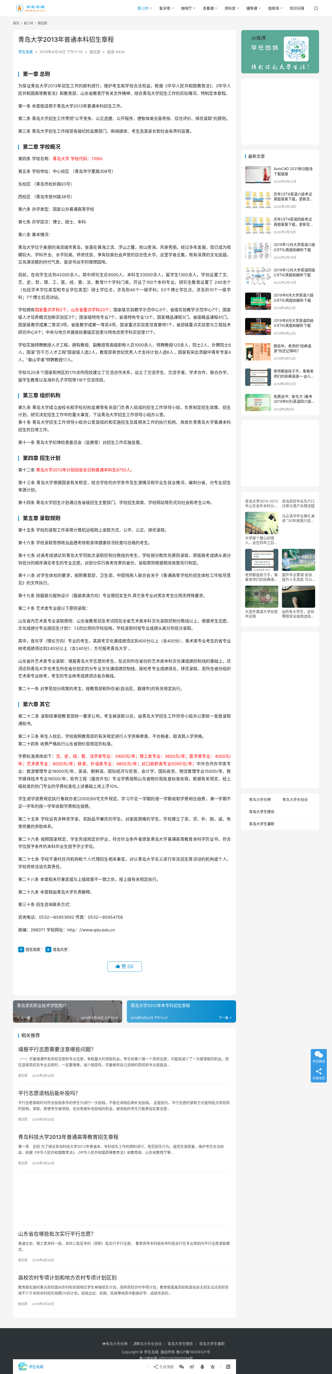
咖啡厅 (186, 8)
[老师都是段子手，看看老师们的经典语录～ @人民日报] (258, 377)
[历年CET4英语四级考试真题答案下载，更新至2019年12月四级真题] (258, 225)
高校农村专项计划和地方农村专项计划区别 (67, 1278)
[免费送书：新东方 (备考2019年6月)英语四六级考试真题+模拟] (258, 402)
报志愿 (94, 51)
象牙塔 (164, 8)
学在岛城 (25, 51)
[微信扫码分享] (181, 1366)
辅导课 (251, 8)
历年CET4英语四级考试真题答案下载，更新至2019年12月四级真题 (293, 224)
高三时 (142, 8)
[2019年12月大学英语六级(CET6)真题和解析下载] (258, 250)
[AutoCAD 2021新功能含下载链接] (258, 174)
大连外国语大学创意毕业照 (261, 613)
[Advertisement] (124, 1198)
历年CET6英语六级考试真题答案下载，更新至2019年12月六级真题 (293, 199)
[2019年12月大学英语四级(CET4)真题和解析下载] (258, 276)
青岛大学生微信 (261, 811)
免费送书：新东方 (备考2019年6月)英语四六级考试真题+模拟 (294, 401)
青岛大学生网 (260, 799)
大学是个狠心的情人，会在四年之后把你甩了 (261, 540)
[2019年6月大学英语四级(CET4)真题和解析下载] (258, 326)
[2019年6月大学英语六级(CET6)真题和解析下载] (258, 301)
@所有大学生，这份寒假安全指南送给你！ (298, 614)
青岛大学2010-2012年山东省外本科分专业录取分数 (261, 503)
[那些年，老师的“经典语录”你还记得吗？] (258, 351)
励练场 (273, 8)
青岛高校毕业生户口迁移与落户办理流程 (298, 503)
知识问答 (297, 8)
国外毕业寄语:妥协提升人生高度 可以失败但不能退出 (297, 577)
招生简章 (33, 949)
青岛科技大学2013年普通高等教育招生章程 (68, 1137)
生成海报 (166, 1366)
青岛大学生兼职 (261, 823)
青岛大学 (60, 949)
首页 (16, 23)
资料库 (230, 8)
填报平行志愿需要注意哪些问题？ (57, 1049)
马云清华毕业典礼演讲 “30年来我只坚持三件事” (298, 518)
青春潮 (208, 8)
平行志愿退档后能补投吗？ (49, 1093)
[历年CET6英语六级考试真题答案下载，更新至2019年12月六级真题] (258, 200)
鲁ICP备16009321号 (193, 1352)
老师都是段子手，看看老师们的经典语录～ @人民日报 (294, 376)
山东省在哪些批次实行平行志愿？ (57, 1234)
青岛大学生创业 (295, 799)
